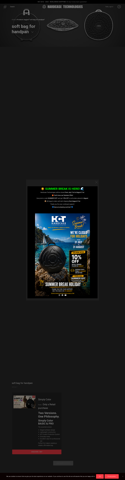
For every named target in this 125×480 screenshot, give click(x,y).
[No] (123, 476)
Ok (100, 476)
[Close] (96, 182)
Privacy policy (112, 476)
